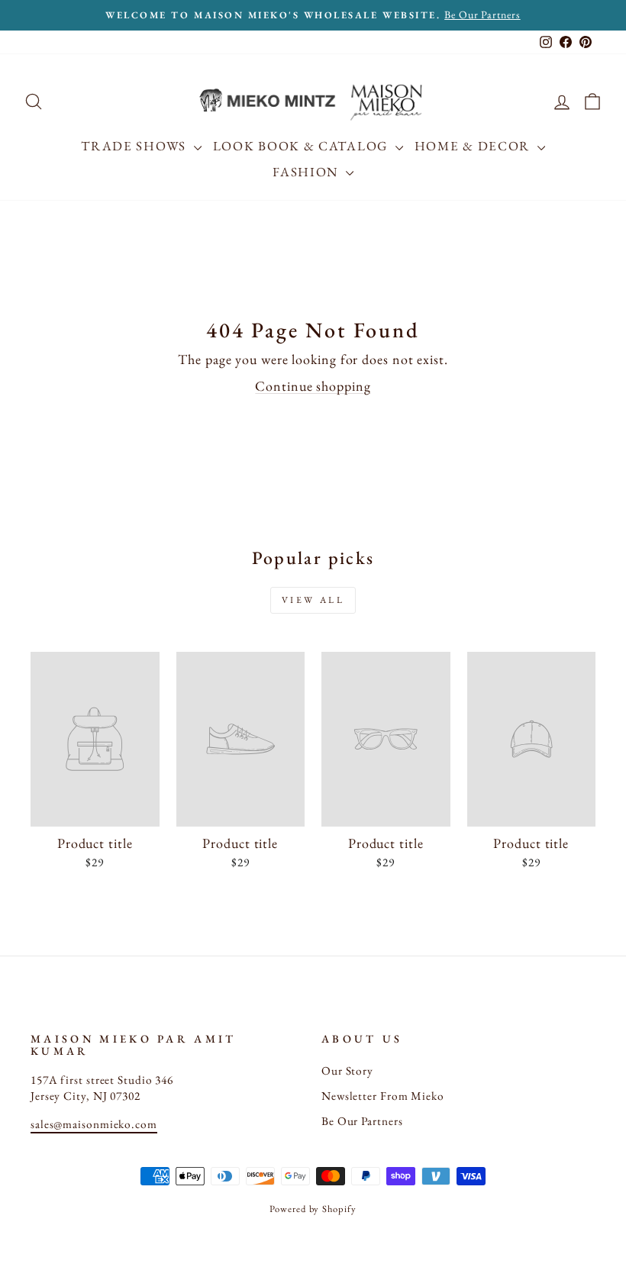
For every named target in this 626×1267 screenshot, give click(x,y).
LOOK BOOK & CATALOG (302, 145)
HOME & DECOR (474, 145)
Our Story (347, 1070)
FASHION (307, 171)
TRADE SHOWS (135, 145)
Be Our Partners (362, 1121)
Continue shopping (312, 386)
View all (313, 600)
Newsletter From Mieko (382, 1096)
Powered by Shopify (312, 1208)
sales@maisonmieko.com (94, 1124)
